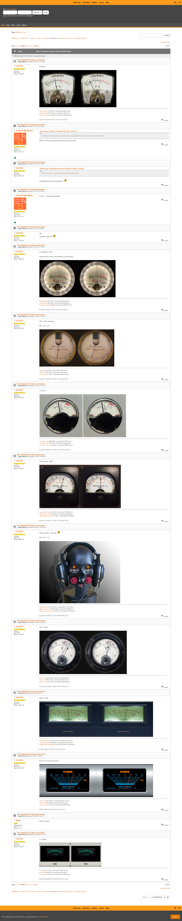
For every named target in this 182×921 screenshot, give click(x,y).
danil (18, 820)
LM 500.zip (43, 303)
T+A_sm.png (43, 874)
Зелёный (61, 38)
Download (86, 2)
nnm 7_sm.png (44, 681)
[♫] (15, 158)
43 (27, 46)
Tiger (70, 38)
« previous (163, 42)
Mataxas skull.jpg (45, 607)
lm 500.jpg (43, 301)
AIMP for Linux (21, 32)
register (14, 9)
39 (19, 46)
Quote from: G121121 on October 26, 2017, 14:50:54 (58, 131)
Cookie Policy (43, 917)
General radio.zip (45, 514)
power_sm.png (44, 805)
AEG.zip (42, 372)
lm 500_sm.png (44, 305)
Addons (94, 2)
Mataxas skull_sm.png (46, 611)
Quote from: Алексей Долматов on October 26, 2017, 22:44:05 (62, 168)
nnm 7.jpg (43, 678)
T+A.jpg (42, 870)
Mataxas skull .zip (45, 609)
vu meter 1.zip (44, 443)
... (17, 46)
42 (25, 46)
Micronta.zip (43, 113)
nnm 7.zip (43, 679)
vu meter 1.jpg (44, 441)
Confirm (175, 917)
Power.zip (42, 803)
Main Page (77, 2)
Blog (107, 2)
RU (175, 2)
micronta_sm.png (45, 115)
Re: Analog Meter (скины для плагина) (31, 60)
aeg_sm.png (43, 374)
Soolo (66, 38)
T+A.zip (42, 872)
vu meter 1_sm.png (45, 445)
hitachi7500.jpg (44, 742)
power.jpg (43, 801)
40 (21, 46)
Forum (101, 2)
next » (168, 42)
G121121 (19, 66)
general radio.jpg (45, 512)
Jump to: (145, 897)
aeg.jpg (42, 370)
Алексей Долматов (24, 130)
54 (31, 46)
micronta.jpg (43, 111)
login (8, 9)
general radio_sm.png (46, 516)
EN (179, 2)
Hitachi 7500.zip (44, 740)
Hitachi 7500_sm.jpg (46, 744)
